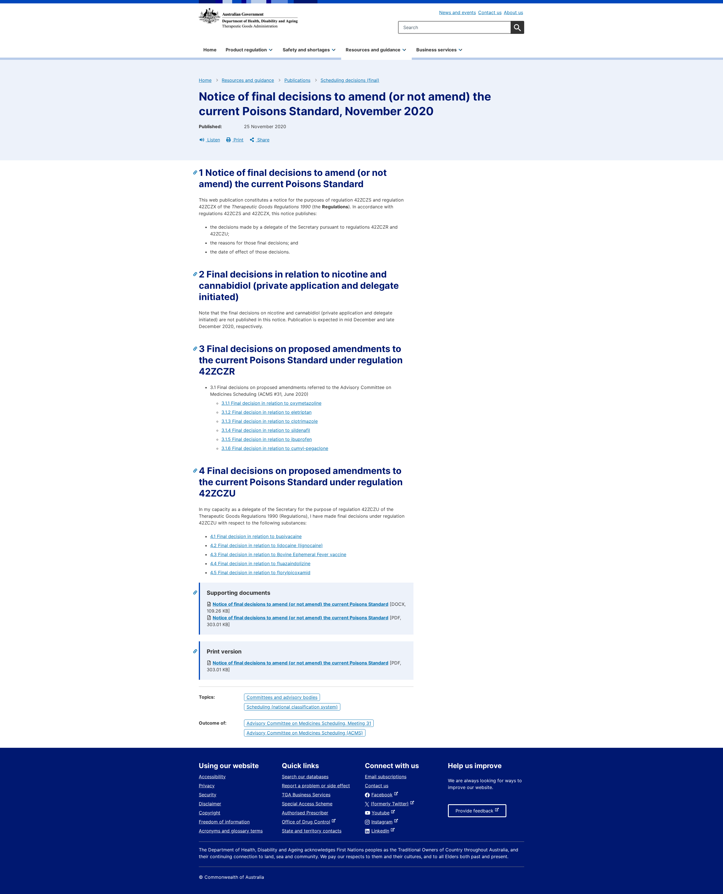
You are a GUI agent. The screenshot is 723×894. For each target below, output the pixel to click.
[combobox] (461, 27)
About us (513, 12)
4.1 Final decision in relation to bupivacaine (256, 536)
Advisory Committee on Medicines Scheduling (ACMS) (305, 733)
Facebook (383, 794)
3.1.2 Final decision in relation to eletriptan (266, 412)
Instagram (383, 822)
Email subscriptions (385, 776)
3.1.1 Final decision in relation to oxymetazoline (271, 403)
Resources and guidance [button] (373, 50)
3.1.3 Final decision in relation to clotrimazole (269, 421)
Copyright (209, 813)
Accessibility (212, 776)
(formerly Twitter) (391, 803)
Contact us (490, 12)
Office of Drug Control (307, 822)
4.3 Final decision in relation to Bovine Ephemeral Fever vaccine (278, 554)
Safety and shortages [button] (306, 50)
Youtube (382, 813)
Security (207, 794)
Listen (213, 140)
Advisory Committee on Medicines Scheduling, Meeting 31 (309, 723)
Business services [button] (436, 50)
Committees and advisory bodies (282, 697)
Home (210, 50)
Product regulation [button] (246, 50)
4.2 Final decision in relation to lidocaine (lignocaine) (266, 545)
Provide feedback (476, 812)
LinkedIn (381, 831)
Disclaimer (210, 803)
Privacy (207, 785)
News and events (457, 12)
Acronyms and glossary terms (231, 831)
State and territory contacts (311, 831)
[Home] (248, 18)
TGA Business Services (306, 794)
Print (237, 140)
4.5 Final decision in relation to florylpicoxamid (260, 572)
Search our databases (305, 776)
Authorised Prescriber (305, 813)
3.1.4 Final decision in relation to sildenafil (265, 430)
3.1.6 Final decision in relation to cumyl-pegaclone (274, 448)
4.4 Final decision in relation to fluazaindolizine (260, 563)
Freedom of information (224, 822)
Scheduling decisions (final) (350, 80)
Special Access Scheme (307, 803)
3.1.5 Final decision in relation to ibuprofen (266, 439)
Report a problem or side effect (316, 785)
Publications (297, 80)
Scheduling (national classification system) (292, 707)
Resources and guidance (248, 80)
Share (262, 140)
